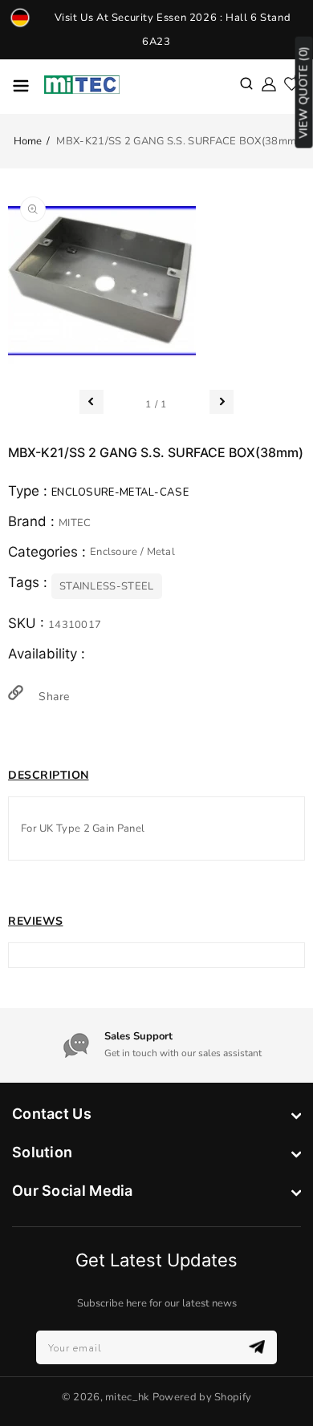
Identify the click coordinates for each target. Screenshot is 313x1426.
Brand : (33, 521)
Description (48, 775)
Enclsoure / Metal (132, 552)
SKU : (28, 623)
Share (52, 696)
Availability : (46, 654)
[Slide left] (91, 402)
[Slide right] (221, 402)
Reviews (35, 921)
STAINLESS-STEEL (106, 586)
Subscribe (259, 1347)
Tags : (29, 582)
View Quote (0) (303, 93)
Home (28, 141)
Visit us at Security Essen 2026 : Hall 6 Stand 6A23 (173, 29)
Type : (29, 491)
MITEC (75, 523)
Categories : (49, 552)
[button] (246, 85)
